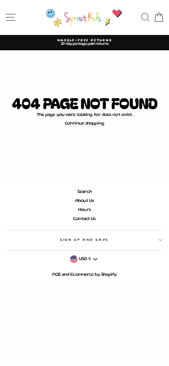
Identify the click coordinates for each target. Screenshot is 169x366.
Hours (84, 210)
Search (84, 192)
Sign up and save (84, 240)
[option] (84, 42)
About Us (84, 201)
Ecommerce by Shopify (93, 275)
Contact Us (84, 219)
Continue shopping (84, 123)
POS (56, 275)
